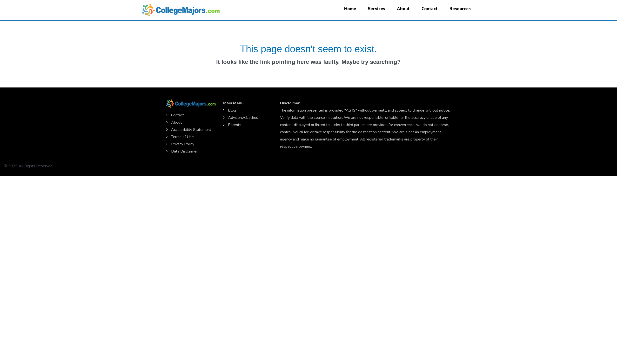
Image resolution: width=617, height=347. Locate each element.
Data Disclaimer (184, 151)
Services (376, 9)
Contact (430, 9)
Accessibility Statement (191, 129)
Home (350, 9)
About (403, 9)
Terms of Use (182, 137)
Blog (232, 110)
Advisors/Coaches (243, 117)
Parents (234, 124)
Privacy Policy (182, 144)
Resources (460, 9)
